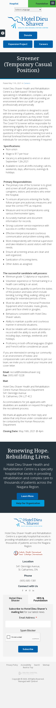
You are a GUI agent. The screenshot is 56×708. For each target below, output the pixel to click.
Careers (43, 44)
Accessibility (26, 665)
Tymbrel (34, 681)
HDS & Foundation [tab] (40, 599)
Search (37, 665)
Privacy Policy (12, 665)
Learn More (27, 496)
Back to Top (28, 667)
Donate (28, 35)
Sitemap (46, 665)
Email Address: (28, 617)
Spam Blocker (28, 630)
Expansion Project (17, 44)
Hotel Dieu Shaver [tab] (15, 599)
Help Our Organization (28, 503)
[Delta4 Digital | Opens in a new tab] (28, 673)
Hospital (14, 4)
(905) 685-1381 (28, 580)
